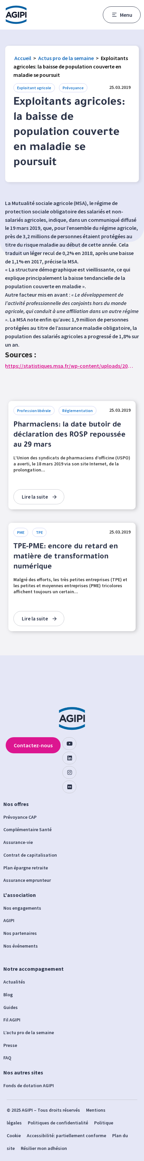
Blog (8, 995)
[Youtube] (69, 743)
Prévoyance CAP (20, 817)
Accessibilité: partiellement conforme (66, 1135)
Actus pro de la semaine (66, 58)
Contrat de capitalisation (30, 855)
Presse (10, 1045)
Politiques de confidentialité (58, 1123)
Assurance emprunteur (27, 880)
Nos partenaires (20, 933)
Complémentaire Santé (27, 829)
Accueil (22, 58)
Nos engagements (22, 908)
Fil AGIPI (11, 1020)
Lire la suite (35, 497)
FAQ (7, 1058)
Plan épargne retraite (25, 868)
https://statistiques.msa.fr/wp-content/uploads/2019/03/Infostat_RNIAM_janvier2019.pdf (69, 365)
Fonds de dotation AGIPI (28, 1085)
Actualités (14, 982)
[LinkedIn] (69, 758)
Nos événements (20, 946)
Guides (10, 1007)
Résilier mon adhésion (44, 1148)
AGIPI (8, 920)
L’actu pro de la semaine (28, 1032)
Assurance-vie (18, 842)
